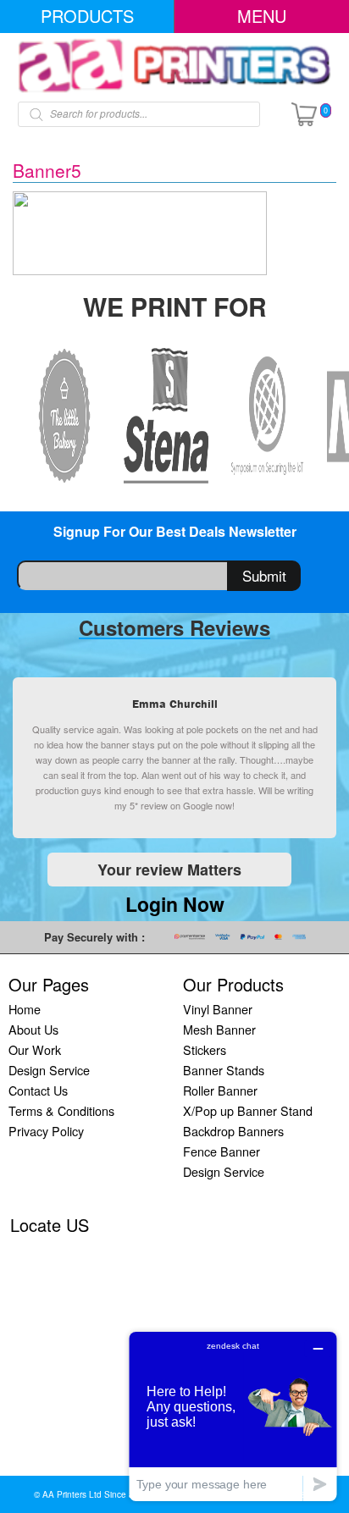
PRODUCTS (87, 15)
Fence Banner (221, 1151)
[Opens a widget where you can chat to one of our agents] (233, 1416)
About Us (33, 1029)
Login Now (174, 904)
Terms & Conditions (61, 1110)
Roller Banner (220, 1090)
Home (24, 1009)
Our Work (34, 1049)
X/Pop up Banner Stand (248, 1110)
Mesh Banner (219, 1029)
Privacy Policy (46, 1131)
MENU (261, 15)
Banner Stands (223, 1070)
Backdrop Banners (233, 1131)
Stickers (204, 1049)
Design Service (49, 1070)
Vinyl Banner (217, 1009)
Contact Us (38, 1090)
